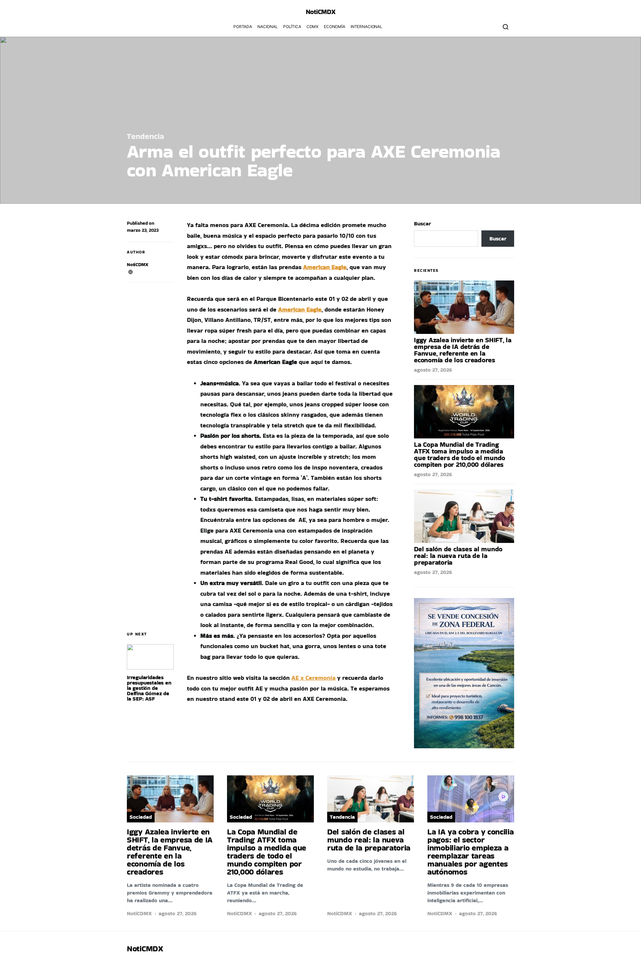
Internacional (366, 26)
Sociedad (141, 817)
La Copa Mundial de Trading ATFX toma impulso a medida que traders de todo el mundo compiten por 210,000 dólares (459, 454)
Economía (334, 26)
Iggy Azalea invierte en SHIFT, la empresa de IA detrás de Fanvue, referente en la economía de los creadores (462, 350)
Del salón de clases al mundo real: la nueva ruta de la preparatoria (458, 555)
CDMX (312, 26)
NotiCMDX (321, 11)
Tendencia (145, 136)
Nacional (267, 26)
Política (292, 26)
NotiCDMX (137, 264)
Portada (242, 26)
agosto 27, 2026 (433, 370)
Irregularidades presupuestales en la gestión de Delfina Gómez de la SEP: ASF (149, 688)
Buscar (422, 223)
